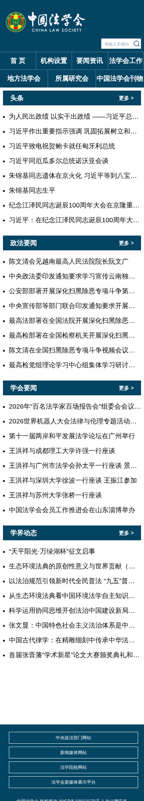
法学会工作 (126, 60)
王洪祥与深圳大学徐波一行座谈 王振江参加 (73, 480)
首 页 (17, 60)
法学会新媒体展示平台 (73, 782)
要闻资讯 (89, 60)
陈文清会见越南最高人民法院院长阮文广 (68, 261)
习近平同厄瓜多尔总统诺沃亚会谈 (59, 161)
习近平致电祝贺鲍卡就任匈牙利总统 (62, 146)
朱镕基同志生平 (32, 190)
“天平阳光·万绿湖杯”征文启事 (52, 551)
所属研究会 (72, 78)
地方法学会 (24, 78)
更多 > (126, 98)
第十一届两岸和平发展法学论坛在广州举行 (72, 436)
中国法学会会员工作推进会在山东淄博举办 (72, 510)
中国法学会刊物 (120, 78)
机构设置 (54, 60)
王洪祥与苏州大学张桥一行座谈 (55, 495)
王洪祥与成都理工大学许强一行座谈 (62, 450)
